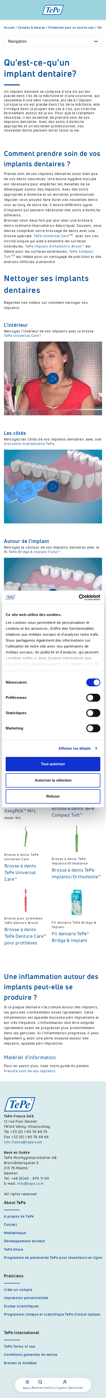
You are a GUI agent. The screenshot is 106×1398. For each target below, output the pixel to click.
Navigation (17, 41)
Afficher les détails (74, 748)
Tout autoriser (53, 764)
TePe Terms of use (19, 1346)
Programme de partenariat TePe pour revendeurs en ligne (53, 1257)
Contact (10, 1224)
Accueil (10, 28)
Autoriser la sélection (53, 780)
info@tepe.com (30, 1183)
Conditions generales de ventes (31, 1354)
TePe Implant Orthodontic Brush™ (55, 246)
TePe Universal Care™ (22, 335)
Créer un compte (18, 1289)
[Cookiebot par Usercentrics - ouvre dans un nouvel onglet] (78, 597)
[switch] (93, 698)
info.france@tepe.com (23, 1142)
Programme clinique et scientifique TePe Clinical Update (52, 1314)
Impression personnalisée (26, 1297)
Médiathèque (15, 1232)
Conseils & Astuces (33, 28)
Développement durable (24, 1241)
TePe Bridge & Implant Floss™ (35, 551)
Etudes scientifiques (21, 1306)
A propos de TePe (19, 1216)
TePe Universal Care (54, 235)
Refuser (53, 796)
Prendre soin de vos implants (29, 1071)
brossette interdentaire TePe (29, 443)
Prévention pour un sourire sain (72, 28)
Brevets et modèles (20, 1362)
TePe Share (13, 1249)
